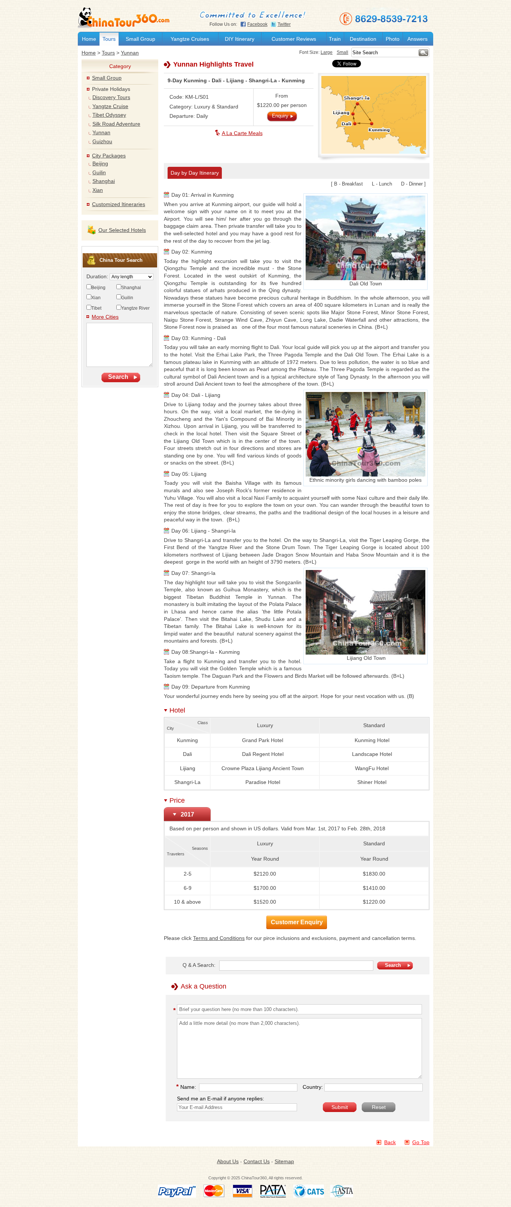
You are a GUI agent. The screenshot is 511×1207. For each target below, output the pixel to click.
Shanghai (103, 181)
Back (390, 1142)
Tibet (96, 308)
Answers (417, 39)
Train (335, 39)
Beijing (100, 163)
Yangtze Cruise (110, 106)
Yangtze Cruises (190, 39)
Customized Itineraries (118, 204)
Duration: (98, 276)
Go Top (420, 1142)
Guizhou (102, 141)
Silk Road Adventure (116, 124)
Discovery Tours (111, 97)
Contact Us (257, 1161)
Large (327, 52)
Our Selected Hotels (122, 230)
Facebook (257, 24)
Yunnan (130, 53)
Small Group (140, 39)
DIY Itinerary (239, 39)
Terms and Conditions (219, 938)
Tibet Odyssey (109, 115)
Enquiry (280, 116)
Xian (97, 190)
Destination (363, 39)
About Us (228, 1161)
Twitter (284, 24)
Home (89, 39)
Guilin (99, 172)
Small (342, 52)
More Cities (105, 317)
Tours (109, 39)
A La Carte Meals (242, 133)
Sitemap (284, 1161)
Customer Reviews (294, 39)
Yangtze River (135, 308)
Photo (393, 39)
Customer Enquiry (297, 922)
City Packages (109, 156)
